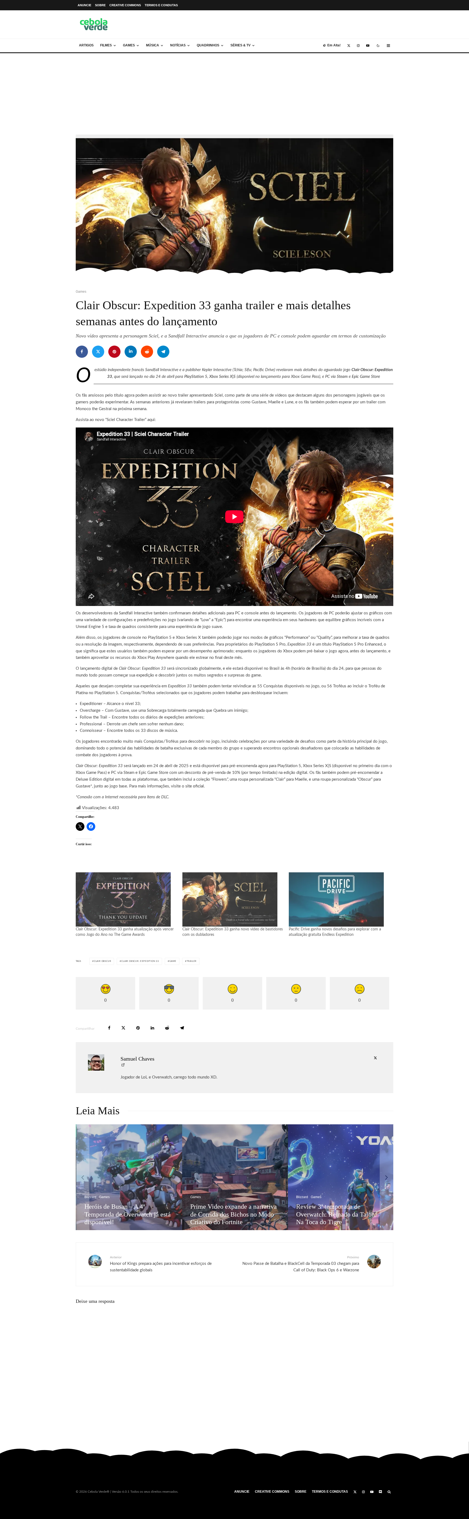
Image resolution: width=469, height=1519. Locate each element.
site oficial (194, 786)
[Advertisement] (234, 94)
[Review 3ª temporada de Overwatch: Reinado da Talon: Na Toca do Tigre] (182, 1177)
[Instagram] (358, 45)
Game (172, 961)
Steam (342, 377)
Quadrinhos (208, 45)
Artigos (86, 45)
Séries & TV (240, 45)
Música (152, 45)
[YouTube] (368, 45)
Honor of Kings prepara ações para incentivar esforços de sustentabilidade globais (161, 1264)
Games (129, 45)
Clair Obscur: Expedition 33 (140, 961)
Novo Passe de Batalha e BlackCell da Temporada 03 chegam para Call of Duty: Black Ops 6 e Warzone (300, 1264)
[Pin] (114, 352)
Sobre (100, 5)
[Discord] (380, 1492)
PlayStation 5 (195, 377)
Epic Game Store (366, 377)
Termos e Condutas (161, 5)
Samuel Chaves (137, 1059)
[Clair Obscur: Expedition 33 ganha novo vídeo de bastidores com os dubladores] (233, 899)
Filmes (106, 45)
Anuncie (84, 5)
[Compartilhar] (82, 352)
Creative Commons (125, 5)
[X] (349, 45)
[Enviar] (147, 352)
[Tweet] (98, 352)
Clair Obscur (102, 961)
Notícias (178, 45)
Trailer (192, 961)
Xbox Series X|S (222, 377)
